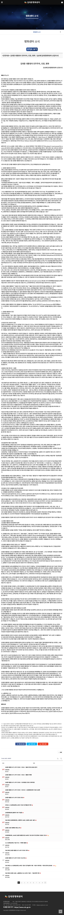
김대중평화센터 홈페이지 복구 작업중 (13, 812)
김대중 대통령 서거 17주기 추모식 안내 (14, 797)
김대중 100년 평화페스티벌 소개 (12, 827)
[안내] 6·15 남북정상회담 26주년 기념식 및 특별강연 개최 (18, 805)
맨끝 (45, 882)
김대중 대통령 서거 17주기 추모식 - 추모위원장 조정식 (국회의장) (20, 782)
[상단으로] (60, 911)
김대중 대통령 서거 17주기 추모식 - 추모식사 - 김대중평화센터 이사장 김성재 (22, 790)
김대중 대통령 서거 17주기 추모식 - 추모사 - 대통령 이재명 (18, 775)
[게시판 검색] (61, 758)
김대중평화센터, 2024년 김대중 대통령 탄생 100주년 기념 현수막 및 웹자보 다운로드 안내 (25, 835)
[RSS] (57, 758)
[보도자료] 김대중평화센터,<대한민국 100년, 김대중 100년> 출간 (20, 820)
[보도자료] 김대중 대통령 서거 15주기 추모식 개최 (16, 850)
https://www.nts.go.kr (22, 907)
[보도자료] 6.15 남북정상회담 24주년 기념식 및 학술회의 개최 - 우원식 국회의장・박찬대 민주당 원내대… (29, 865)
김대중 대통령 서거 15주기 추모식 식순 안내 (15, 858)
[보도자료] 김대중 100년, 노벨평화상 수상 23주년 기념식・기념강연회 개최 (22, 873)
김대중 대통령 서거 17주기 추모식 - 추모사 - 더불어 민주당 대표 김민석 (21, 767)
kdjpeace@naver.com (42, 905)
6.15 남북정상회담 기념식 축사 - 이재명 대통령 (16, 843)
